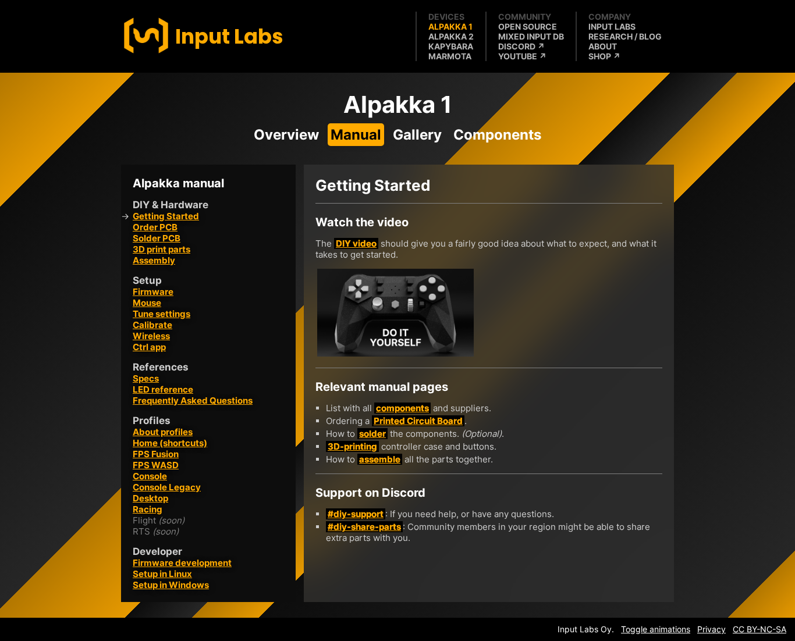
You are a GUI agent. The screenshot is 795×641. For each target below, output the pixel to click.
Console (150, 476)
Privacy (711, 629)
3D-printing (352, 446)
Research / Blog (625, 36)
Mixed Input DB (531, 36)
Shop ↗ (604, 56)
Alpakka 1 (450, 26)
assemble (379, 459)
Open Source (527, 26)
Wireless (151, 335)
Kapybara (450, 46)
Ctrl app (149, 346)
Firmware (153, 291)
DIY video (356, 243)
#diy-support (356, 513)
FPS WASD (156, 465)
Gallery (417, 134)
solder (372, 433)
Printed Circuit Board (418, 420)
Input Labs (612, 26)
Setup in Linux (162, 573)
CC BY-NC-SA (759, 629)
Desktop (150, 498)
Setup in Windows (171, 584)
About (602, 46)
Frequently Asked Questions (193, 400)
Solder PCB (156, 238)
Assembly (154, 260)
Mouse (147, 302)
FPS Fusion (156, 454)
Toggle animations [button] (655, 629)
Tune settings (161, 313)
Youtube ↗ (522, 56)
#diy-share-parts (364, 526)
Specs (146, 378)
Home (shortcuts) (170, 442)
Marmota (449, 56)
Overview (286, 134)
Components (497, 134)
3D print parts (161, 249)
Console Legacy (167, 487)
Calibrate (152, 324)
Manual (356, 134)
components (402, 408)
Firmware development (182, 562)
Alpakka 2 (451, 36)
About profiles (163, 431)
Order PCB (155, 227)
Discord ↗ (521, 46)
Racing (147, 509)
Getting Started (166, 216)
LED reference (163, 389)
